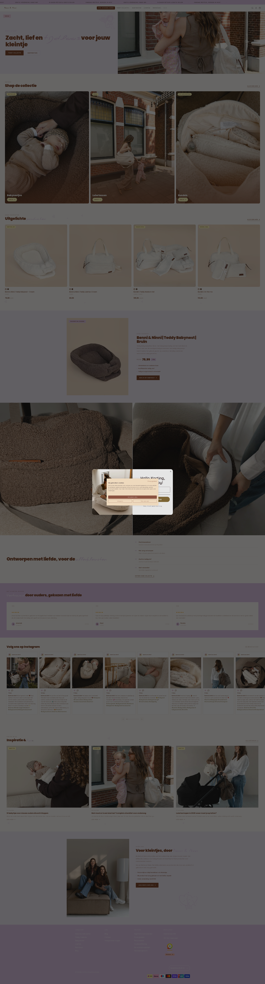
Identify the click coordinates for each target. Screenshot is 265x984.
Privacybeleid (152, 481)
